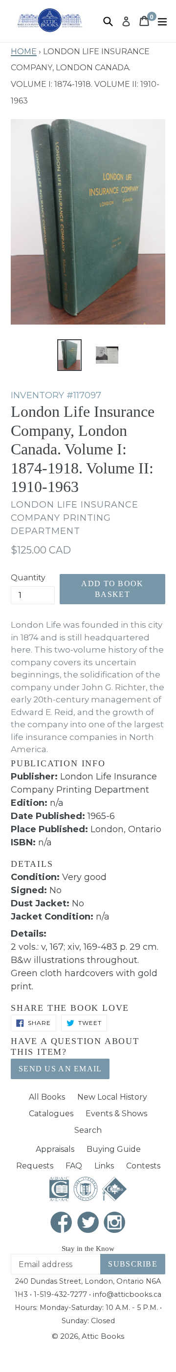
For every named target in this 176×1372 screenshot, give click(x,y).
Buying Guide (114, 1149)
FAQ (74, 1165)
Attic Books (103, 1336)
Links (104, 1165)
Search (88, 1130)
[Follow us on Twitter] (88, 1223)
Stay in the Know (88, 1248)
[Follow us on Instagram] (115, 1223)
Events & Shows (116, 1113)
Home (24, 50)
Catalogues (51, 1113)
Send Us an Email (60, 1069)
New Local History (112, 1097)
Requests (34, 1165)
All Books (47, 1097)
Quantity (28, 577)
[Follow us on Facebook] (61, 1223)
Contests (143, 1165)
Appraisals (55, 1149)
